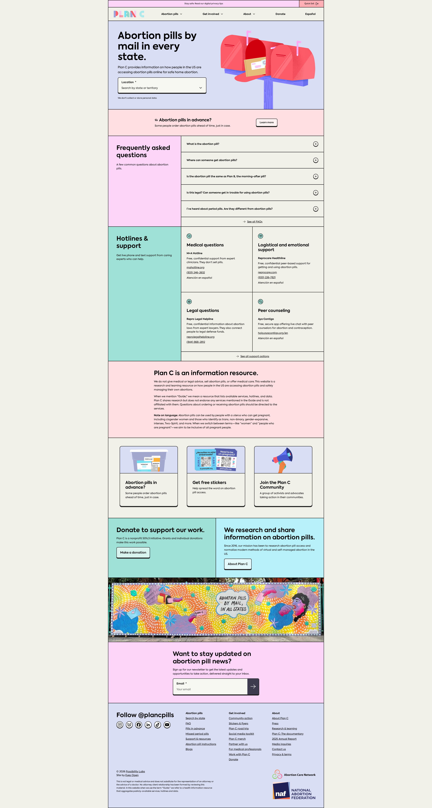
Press (275, 723)
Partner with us (238, 744)
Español (310, 14)
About (247, 14)
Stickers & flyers (238, 723)
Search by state (195, 718)
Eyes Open (132, 775)
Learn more (267, 122)
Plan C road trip (239, 728)
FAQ (188, 723)
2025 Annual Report (284, 739)
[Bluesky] (129, 724)
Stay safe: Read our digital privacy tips (203, 3)
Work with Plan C (239, 754)
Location (128, 82)
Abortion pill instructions (201, 744)
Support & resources (198, 739)
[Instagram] (119, 724)
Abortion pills (169, 14)
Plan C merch (237, 739)
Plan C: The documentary (287, 734)
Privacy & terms (281, 754)
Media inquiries (281, 744)
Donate (280, 14)
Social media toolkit (241, 734)
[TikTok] (157, 724)
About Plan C (238, 564)
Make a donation (133, 552)
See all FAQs (254, 222)
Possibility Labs (135, 771)
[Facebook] (138, 724)
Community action (240, 718)
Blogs (189, 749)
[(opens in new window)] (294, 774)
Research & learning (284, 728)
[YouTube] (167, 724)
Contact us (279, 749)
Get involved (211, 14)
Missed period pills (197, 734)
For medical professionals (245, 749)
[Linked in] (148, 724)
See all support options (254, 356)
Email (180, 683)
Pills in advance (195, 728)
